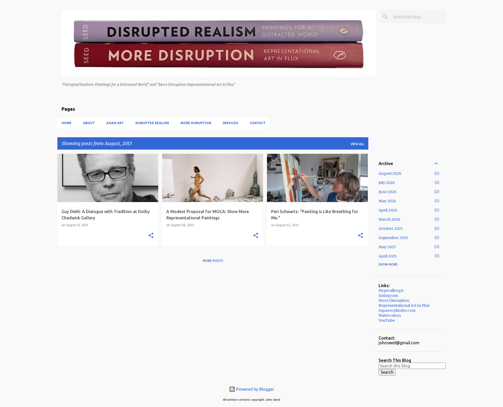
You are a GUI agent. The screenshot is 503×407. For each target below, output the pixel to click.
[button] (151, 235)
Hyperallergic (391, 290)
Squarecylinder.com (397, 310)
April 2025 (388, 256)
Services (230, 123)
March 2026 (389, 219)
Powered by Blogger (254, 389)
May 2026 (387, 201)
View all (357, 144)
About (89, 123)
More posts (213, 260)
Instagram (388, 295)
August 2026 (390, 173)
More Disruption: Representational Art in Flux (404, 303)
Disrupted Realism (152, 123)
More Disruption (196, 123)
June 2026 (387, 191)
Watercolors (390, 315)
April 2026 (388, 210)
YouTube (387, 320)
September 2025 (393, 237)
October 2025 (391, 228)
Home (67, 123)
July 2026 (387, 182)
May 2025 (387, 247)
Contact (258, 123)
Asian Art (115, 123)
